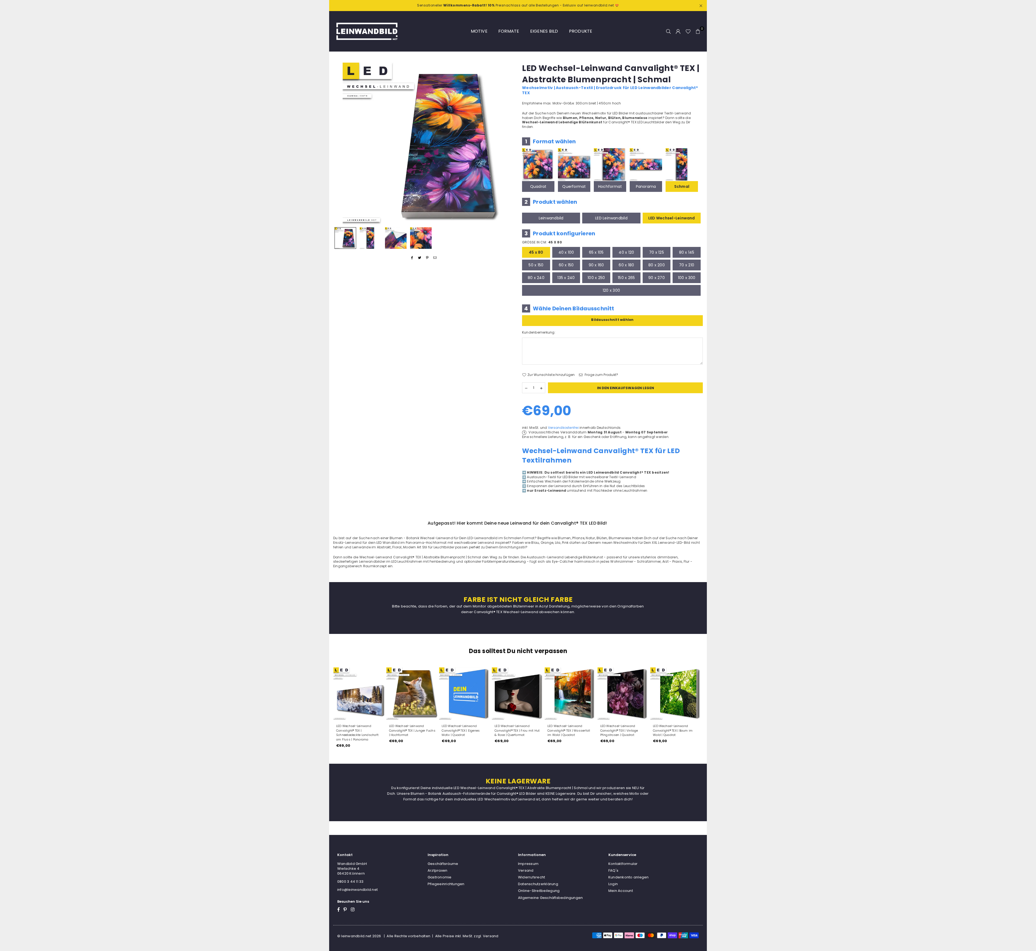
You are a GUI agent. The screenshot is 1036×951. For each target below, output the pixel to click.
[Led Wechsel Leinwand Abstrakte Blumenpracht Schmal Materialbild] (396, 238)
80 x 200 (656, 265)
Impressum (528, 863)
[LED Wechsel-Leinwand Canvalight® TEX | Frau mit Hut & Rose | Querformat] (518, 693)
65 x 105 (596, 252)
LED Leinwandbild (611, 218)
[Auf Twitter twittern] (420, 258)
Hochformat (610, 186)
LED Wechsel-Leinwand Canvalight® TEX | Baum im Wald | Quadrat (673, 730)
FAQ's (613, 870)
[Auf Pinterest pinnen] (427, 258)
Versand (526, 870)
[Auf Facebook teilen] (412, 258)
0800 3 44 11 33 (350, 881)
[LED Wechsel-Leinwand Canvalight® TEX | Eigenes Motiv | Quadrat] (465, 693)
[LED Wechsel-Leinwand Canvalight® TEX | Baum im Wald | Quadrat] (676, 693)
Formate (508, 31)
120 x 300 (611, 290)
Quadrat (538, 186)
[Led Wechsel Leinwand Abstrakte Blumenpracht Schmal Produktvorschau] (345, 238)
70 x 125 (656, 252)
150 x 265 (626, 277)
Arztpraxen (437, 870)
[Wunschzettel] (688, 31)
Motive (479, 31)
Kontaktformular (623, 863)
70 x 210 (686, 265)
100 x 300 (687, 277)
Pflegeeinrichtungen (446, 884)
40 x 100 (566, 252)
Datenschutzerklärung (538, 884)
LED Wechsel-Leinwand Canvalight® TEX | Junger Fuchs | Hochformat (412, 730)
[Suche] (668, 31)
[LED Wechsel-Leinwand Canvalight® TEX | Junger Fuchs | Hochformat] (412, 693)
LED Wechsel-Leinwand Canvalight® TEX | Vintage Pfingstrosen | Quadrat (619, 730)
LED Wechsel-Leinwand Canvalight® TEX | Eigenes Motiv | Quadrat (461, 730)
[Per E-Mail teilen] (435, 258)
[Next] (506, 143)
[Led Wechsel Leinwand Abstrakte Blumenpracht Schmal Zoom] (421, 238)
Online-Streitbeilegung (539, 890)
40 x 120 (626, 252)
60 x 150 (566, 265)
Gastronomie (440, 877)
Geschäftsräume (443, 863)
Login (613, 884)
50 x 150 (536, 265)
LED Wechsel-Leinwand (671, 218)
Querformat (574, 186)
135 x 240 (566, 277)
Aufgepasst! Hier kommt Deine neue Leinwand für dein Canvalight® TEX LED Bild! (517, 523)
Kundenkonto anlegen (628, 877)
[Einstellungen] (678, 31)
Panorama (646, 186)
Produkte (580, 31)
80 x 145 (686, 252)
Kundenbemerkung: (539, 332)
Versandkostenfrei (563, 427)
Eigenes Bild (544, 31)
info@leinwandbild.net (357, 889)
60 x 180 (626, 265)
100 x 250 (596, 277)
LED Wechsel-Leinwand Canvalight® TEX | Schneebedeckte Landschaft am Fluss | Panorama (357, 733)
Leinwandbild (551, 218)
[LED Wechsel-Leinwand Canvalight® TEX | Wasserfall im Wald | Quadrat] (571, 693)
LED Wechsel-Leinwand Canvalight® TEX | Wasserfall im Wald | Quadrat (568, 730)
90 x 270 (656, 277)
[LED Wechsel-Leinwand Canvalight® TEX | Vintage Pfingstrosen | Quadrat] (624, 693)
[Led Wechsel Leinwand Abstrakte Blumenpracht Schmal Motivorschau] (370, 238)
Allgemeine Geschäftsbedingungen (550, 897)
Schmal (681, 186)
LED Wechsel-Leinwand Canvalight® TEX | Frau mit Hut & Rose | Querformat (517, 730)
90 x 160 (596, 265)
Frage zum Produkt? (601, 375)
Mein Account (620, 890)
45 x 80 (536, 252)
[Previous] (340, 143)
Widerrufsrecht (531, 877)
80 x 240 (536, 277)
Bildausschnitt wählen (612, 319)
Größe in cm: (542, 242)
